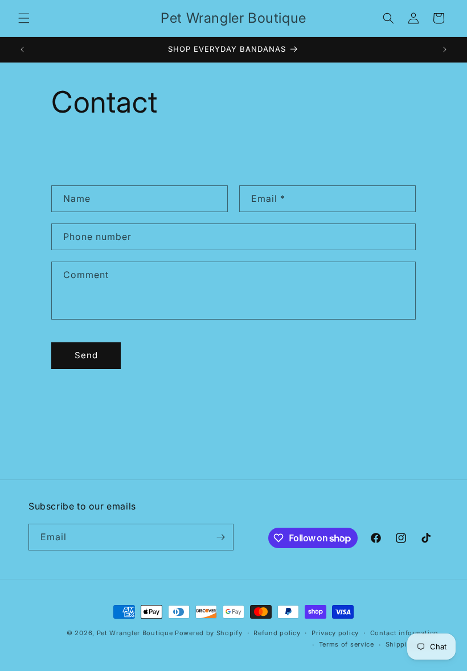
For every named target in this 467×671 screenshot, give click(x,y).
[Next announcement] (444, 49)
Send (86, 355)
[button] (23, 18)
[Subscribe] (220, 537)
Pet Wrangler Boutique (135, 633)
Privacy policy (335, 633)
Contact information (404, 633)
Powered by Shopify (209, 633)
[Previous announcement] (22, 49)
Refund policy (276, 633)
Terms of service (346, 644)
